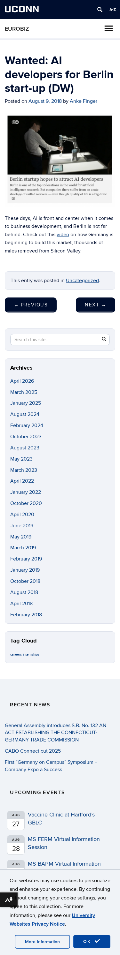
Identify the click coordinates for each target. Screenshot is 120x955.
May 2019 (20, 537)
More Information (42, 941)
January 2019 (25, 570)
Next (95, 305)
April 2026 (22, 381)
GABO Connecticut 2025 (33, 751)
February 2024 (26, 425)
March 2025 (23, 392)
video (63, 234)
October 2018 (25, 581)
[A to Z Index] (113, 9)
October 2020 (26, 503)
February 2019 (26, 559)
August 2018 (24, 592)
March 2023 (23, 470)
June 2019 (21, 526)
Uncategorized (82, 280)
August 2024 (24, 414)
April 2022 (22, 481)
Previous (31, 305)
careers (16, 654)
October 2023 (26, 436)
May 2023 (21, 459)
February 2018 (26, 615)
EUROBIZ (17, 29)
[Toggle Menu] (108, 28)
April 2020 (22, 514)
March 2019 (23, 548)
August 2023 (24, 448)
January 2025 (25, 403)
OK (88, 941)
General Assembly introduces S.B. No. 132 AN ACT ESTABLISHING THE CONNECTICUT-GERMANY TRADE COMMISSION (55, 732)
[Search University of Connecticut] (100, 9)
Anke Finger (83, 101)
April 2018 (21, 603)
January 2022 (25, 492)
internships (31, 654)
